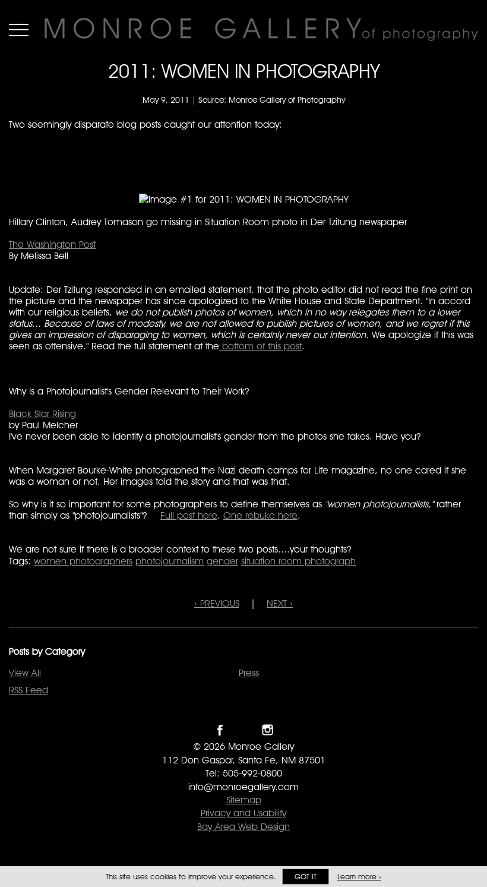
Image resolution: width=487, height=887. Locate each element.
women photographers (83, 561)
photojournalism (169, 561)
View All (25, 672)
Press (249, 672)
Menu (19, 30)
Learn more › (359, 876)
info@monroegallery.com (243, 787)
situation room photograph (298, 561)
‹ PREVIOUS (216, 603)
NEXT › (280, 603)
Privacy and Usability (243, 813)
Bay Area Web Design (243, 826)
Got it (306, 876)
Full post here (188, 515)
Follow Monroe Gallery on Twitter (243, 729)
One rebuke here (260, 515)
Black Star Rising (42, 413)
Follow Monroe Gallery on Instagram (267, 729)
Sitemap (243, 800)
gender (222, 561)
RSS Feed (28, 690)
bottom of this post (260, 346)
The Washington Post (52, 244)
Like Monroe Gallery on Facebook (220, 729)
